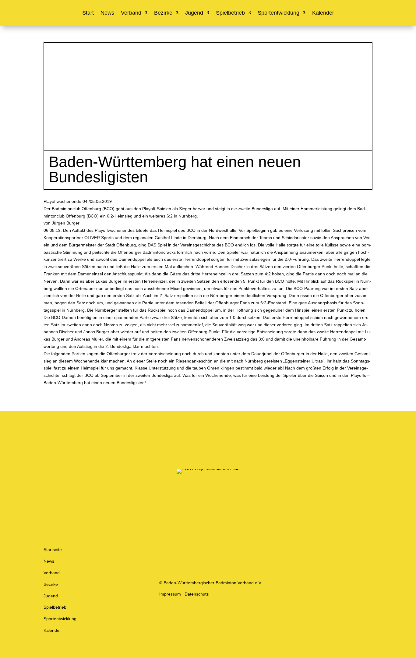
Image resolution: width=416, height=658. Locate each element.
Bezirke (163, 13)
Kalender (323, 13)
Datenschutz (197, 594)
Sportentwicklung (278, 13)
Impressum (170, 594)
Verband (131, 13)
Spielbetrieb (230, 13)
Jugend (194, 13)
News (107, 13)
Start (88, 13)
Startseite (53, 549)
